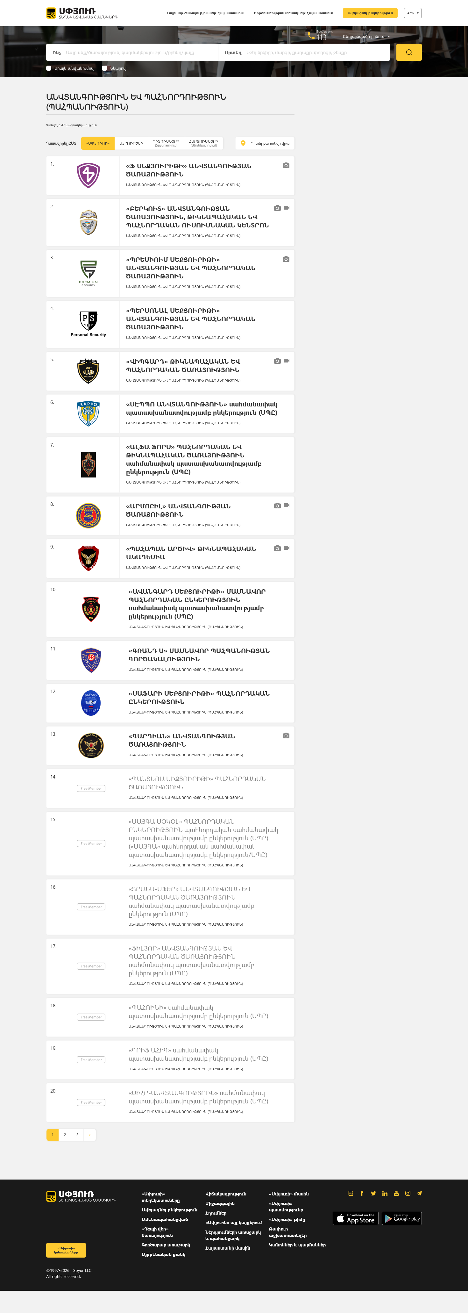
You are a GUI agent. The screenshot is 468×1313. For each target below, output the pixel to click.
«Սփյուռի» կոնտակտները (66, 1250)
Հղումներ (215, 1213)
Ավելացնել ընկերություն (370, 13)
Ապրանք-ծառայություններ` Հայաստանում (206, 13)
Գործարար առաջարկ (166, 1245)
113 (322, 37)
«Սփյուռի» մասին (289, 1194)
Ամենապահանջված (165, 1219)
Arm (410, 13)
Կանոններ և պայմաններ (297, 1245)
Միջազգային (220, 1203)
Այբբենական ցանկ (163, 1254)
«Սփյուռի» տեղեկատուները (161, 1197)
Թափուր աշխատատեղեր (288, 1232)
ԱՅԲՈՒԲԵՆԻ (131, 143)
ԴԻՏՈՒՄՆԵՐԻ (166, 143)
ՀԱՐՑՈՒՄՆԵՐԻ (203, 143)
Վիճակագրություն (225, 1194)
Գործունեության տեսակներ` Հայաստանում (293, 13)
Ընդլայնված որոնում (364, 36)
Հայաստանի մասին (227, 1248)
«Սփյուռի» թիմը (287, 1219)
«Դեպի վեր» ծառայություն (157, 1232)
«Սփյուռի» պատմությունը (286, 1206)
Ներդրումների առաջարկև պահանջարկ (233, 1235)
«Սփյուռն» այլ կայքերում (233, 1222)
